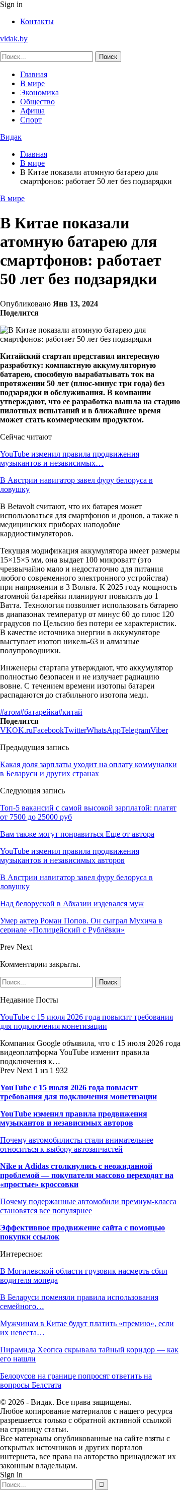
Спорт (31, 119)
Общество (37, 101)
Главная (33, 74)
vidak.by (14, 38)
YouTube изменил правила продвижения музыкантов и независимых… (69, 458)
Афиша (32, 110)
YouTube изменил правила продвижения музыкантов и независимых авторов (73, 1118)
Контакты (37, 21)
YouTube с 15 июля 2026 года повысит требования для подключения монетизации (86, 1021)
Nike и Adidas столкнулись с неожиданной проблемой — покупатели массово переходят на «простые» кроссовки (86, 1175)
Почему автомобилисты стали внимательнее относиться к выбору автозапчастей (76, 1144)
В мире (32, 83)
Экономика (39, 92)
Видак (11, 137)
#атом (10, 712)
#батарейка (39, 712)
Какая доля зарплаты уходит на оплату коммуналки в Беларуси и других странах (88, 769)
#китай (70, 712)
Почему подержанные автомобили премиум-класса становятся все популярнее (88, 1206)
